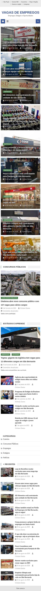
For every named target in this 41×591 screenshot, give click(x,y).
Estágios (16, 354)
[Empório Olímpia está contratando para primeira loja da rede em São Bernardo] (7, 575)
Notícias (6, 457)
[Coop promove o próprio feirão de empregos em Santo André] (7, 525)
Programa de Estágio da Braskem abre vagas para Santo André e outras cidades (27, 394)
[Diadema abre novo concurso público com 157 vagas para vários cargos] (20, 282)
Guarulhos (24, 2)
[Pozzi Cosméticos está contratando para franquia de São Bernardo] (7, 549)
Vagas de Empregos (20, 12)
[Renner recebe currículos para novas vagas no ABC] (7, 563)
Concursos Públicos (14, 267)
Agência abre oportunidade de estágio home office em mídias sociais (26, 379)
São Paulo (6, 2)
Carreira (6, 439)
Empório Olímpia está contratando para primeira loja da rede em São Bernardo (18, 226)
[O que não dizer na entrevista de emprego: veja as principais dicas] (7, 537)
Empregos (7, 39)
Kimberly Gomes (20, 402)
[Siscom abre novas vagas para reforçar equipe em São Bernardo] (7, 486)
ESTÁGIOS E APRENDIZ (14, 324)
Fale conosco (20, 588)
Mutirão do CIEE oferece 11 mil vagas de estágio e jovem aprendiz (26, 420)
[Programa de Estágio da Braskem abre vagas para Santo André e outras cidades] (7, 394)
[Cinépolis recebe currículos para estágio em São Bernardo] (7, 409)
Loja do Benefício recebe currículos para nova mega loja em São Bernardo (26, 471)
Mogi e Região (33, 2)
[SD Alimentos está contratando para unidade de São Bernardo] (7, 498)
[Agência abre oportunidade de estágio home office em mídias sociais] (7, 380)
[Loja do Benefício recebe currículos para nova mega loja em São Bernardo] (7, 472)
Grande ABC (15, 2)
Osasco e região (16, 4)
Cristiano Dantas (27, 48)
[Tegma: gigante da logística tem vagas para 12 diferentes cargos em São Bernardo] (20, 339)
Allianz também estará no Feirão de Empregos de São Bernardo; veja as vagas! (19, 121)
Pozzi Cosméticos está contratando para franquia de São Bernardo (27, 548)
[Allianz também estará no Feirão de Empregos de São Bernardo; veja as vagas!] (7, 510)
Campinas (26, 4)
